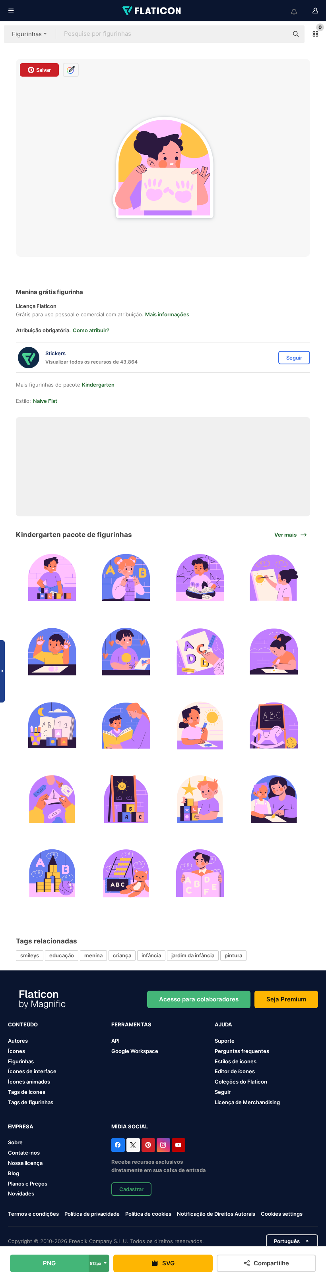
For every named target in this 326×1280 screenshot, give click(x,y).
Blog (13, 1173)
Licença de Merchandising (247, 1102)
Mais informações (167, 314)
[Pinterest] (148, 1145)
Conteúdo (23, 1024)
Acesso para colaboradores (199, 999)
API (115, 1040)
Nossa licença (25, 1163)
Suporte (225, 1040)
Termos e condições (33, 1214)
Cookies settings (282, 1214)
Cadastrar (131, 1189)
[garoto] (51, 577)
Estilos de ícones (235, 1061)
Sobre (15, 1142)
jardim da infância (192, 955)
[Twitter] (133, 1145)
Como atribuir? (91, 330)
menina (93, 955)
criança (122, 955)
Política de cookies (148, 1214)
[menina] (125, 577)
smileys (29, 955)
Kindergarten (98, 384)
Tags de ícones (26, 1092)
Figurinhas (21, 1061)
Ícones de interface (32, 1071)
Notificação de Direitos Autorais (216, 1214)
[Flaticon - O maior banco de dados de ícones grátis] (152, 10)
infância (151, 955)
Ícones (16, 1051)
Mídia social (129, 1126)
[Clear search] (278, 34)
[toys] (51, 873)
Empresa (20, 1126)
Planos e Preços (27, 1183)
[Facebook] (118, 1145)
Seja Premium (286, 999)
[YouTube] (178, 1145)
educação (61, 955)
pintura (233, 955)
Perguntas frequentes (242, 1051)
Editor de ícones (235, 1071)
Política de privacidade (92, 1214)
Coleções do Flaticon (241, 1081)
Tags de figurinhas (30, 1102)
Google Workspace (134, 1051)
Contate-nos (24, 1152)
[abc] (200, 651)
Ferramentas (131, 1024)
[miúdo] (125, 725)
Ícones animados (29, 1081)
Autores (18, 1040)
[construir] (51, 799)
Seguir (223, 1092)
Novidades (21, 1193)
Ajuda (223, 1024)
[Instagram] (163, 1145)
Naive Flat (45, 401)
